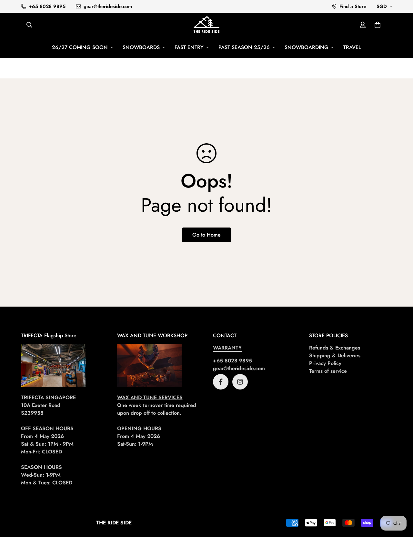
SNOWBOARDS (141, 47)
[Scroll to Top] (400, 501)
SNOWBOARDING (306, 47)
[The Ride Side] (206, 25)
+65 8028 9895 (232, 360)
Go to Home (206, 234)
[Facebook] (220, 382)
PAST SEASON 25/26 (244, 47)
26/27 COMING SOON (80, 47)
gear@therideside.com (239, 368)
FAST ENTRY (189, 47)
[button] (377, 24)
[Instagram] (240, 382)
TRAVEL (352, 47)
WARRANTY (227, 347)
